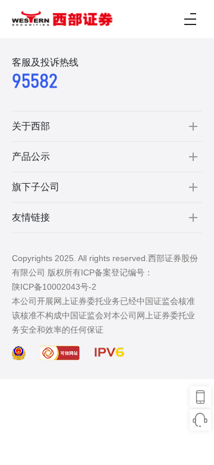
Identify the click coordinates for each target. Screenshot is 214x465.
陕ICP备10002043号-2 (54, 287)
